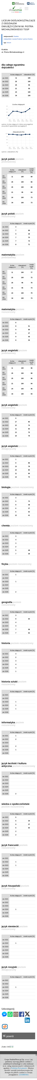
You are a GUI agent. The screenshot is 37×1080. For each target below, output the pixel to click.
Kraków (16, 36)
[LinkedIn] (27, 1021)
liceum (9, 42)
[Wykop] (5, 1028)
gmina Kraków (28, 39)
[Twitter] (27, 1015)
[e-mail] (15, 1016)
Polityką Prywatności (19, 1068)
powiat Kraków (17, 39)
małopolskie (7, 39)
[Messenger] (4, 1016)
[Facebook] (21, 1016)
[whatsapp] (10, 1016)
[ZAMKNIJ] (23, 1075)
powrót (8, 1035)
